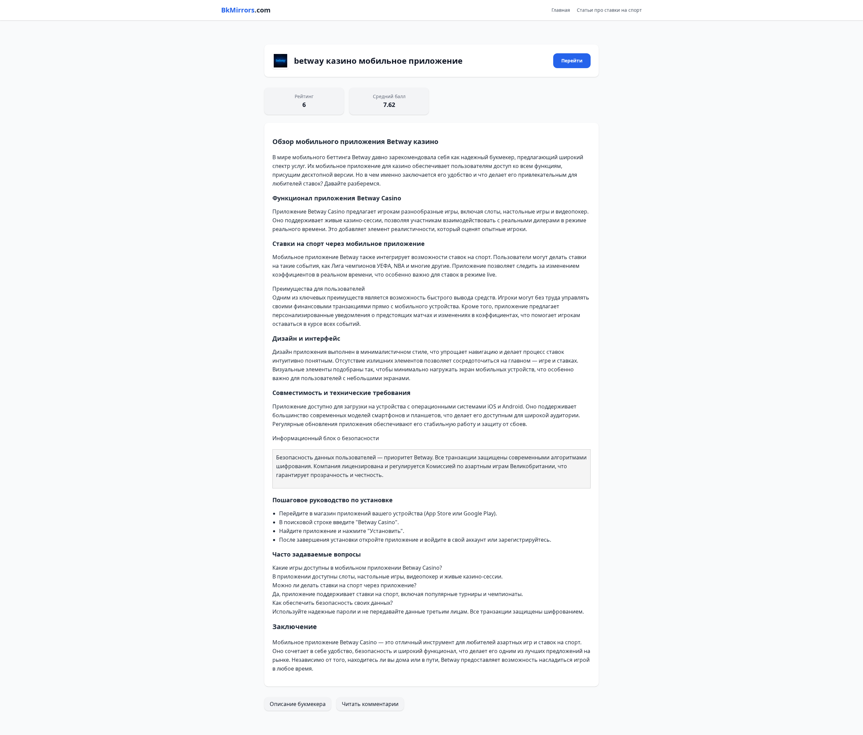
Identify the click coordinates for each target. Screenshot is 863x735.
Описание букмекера (298, 704)
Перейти (572, 60)
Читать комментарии (370, 704)
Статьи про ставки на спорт (609, 10)
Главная (561, 10)
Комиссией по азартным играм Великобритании (490, 466)
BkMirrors (246, 10)
